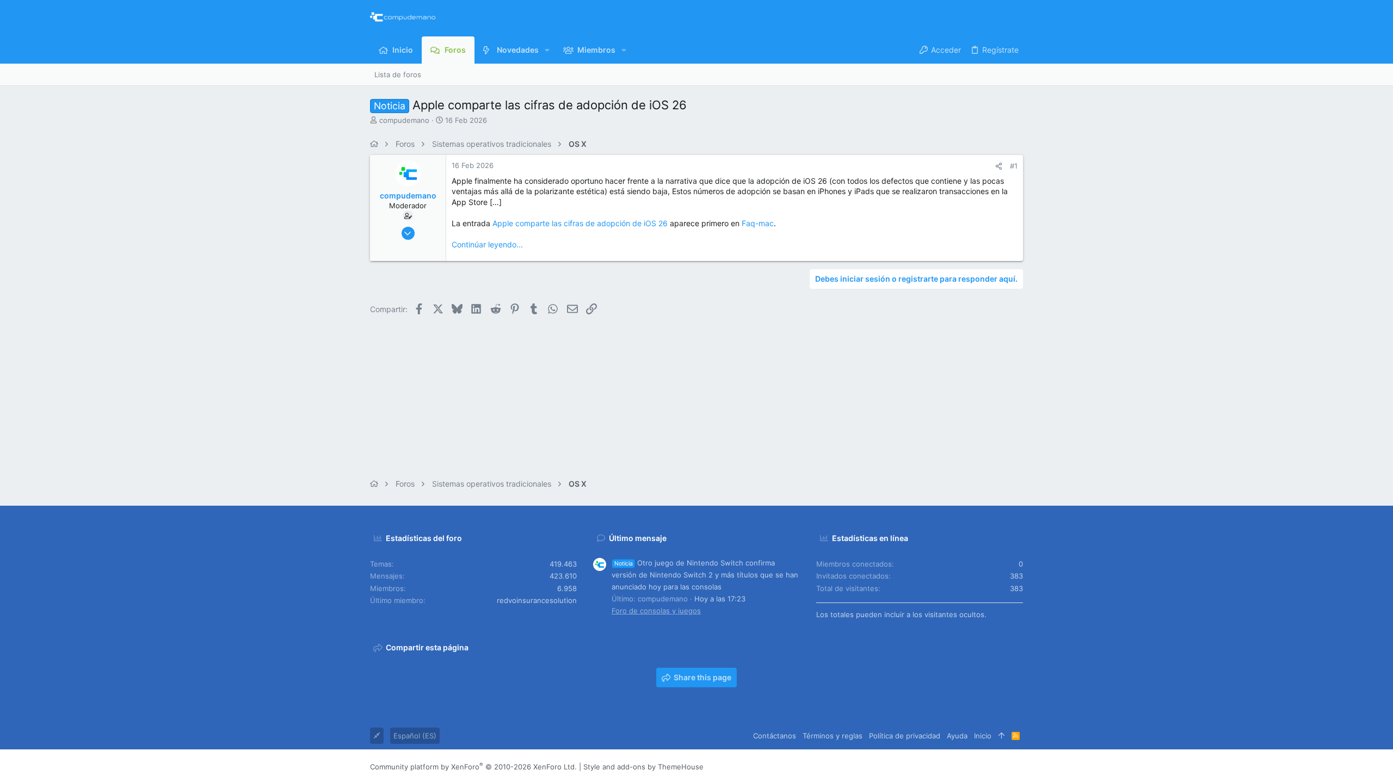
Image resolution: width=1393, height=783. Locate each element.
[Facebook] (953, 766)
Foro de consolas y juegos (656, 610)
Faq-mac (758, 223)
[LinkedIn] (985, 766)
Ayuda (957, 735)
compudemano (404, 120)
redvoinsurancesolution (537, 600)
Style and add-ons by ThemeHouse (643, 766)
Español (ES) (414, 735)
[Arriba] (1001, 736)
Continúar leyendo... (487, 244)
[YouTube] (1018, 766)
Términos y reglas (832, 735)
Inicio (982, 735)
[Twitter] (1002, 766)
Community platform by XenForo (473, 766)
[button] (547, 50)
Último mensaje (638, 538)
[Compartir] (998, 166)
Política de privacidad (904, 735)
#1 (1014, 165)
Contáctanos (774, 735)
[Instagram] (969, 766)
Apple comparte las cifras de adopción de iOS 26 (580, 223)
